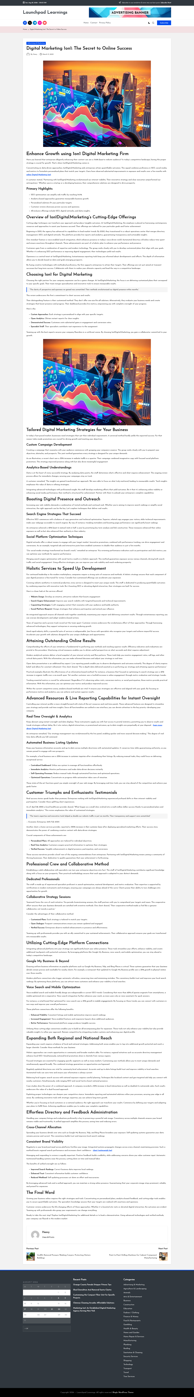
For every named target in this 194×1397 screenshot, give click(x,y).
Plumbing (127, 1345)
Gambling (127, 1325)
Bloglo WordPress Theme (122, 1392)
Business (127, 1301)
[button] (164, 22)
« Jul (26, 1328)
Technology (128, 1364)
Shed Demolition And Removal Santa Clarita (92, 1290)
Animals (126, 1293)
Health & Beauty (130, 1329)
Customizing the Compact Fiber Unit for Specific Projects (94, 1296)
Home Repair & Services (133, 1337)
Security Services (130, 1356)
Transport (127, 1368)
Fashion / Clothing (131, 1313)
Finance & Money (130, 1317)
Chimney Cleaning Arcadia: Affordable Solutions (93, 1303)
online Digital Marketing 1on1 (38, 175)
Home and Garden (131, 1332)
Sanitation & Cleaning (132, 1353)
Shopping (127, 1360)
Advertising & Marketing (36, 43)
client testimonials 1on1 (102, 1150)
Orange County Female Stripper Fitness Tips (92, 1285)
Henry (46, 1232)
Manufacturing (129, 1340)
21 (52, 1309)
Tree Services (129, 1376)
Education (127, 1309)
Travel (126, 1372)
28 (52, 1315)
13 (45, 1304)
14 (52, 1304)
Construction (128, 1305)
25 (32, 1315)
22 (59, 1309)
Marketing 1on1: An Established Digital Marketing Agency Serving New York (94, 1309)
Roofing (126, 1348)
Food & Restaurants (131, 1321)
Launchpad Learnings (45, 12)
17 (25, 1309)
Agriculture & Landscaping (134, 1289)
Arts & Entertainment (132, 1297)
